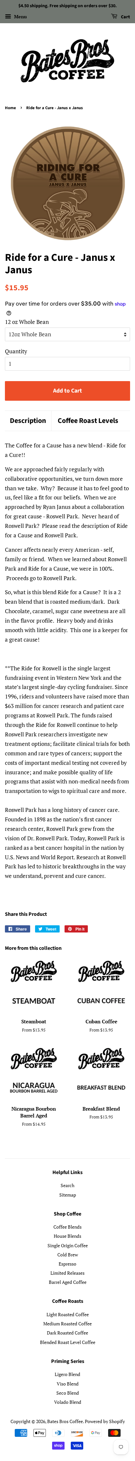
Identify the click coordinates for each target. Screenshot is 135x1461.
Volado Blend (67, 1402)
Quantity (16, 351)
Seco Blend (67, 1393)
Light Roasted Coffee (68, 1314)
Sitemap (67, 1195)
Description (28, 421)
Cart (125, 17)
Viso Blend (68, 1384)
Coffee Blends (67, 1227)
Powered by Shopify (105, 1421)
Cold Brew (67, 1254)
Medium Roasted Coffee (67, 1323)
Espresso (67, 1264)
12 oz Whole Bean (27, 322)
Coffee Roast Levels (88, 421)
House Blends (67, 1236)
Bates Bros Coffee (65, 1421)
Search (67, 1185)
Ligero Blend (67, 1374)
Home (10, 108)
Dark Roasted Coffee (67, 1333)
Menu (20, 16)
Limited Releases (67, 1273)
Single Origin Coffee (68, 1245)
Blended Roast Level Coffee (67, 1342)
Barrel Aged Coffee (68, 1282)
